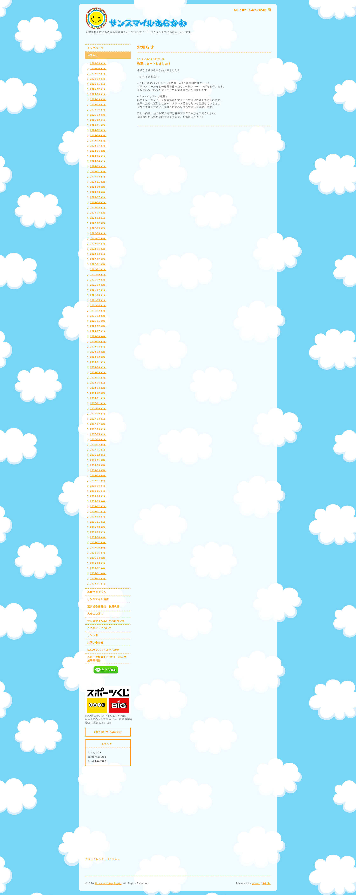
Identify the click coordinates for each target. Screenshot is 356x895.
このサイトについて (99, 628)
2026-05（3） (98, 73)
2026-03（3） (98, 78)
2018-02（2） (98, 393)
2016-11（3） (98, 460)
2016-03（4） (98, 501)
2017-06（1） (98, 429)
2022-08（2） (98, 233)
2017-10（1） (98, 408)
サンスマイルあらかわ (108, 883)
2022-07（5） (98, 238)
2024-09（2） (98, 140)
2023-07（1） (98, 197)
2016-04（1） (98, 496)
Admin (266, 883)
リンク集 (92, 635)
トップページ (95, 48)
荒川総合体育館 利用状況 (103, 606)
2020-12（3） (98, 326)
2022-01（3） (98, 264)
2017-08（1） (98, 419)
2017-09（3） (98, 413)
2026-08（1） (98, 63)
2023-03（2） (98, 212)
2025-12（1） (98, 89)
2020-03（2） (98, 352)
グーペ (256, 883)
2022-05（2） (98, 249)
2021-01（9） (98, 321)
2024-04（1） (98, 161)
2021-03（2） (98, 310)
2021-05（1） (98, 300)
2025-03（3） (98, 115)
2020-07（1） (98, 331)
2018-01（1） (98, 398)
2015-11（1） (98, 522)
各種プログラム (96, 592)
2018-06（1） (98, 382)
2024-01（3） (98, 171)
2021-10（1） (98, 274)
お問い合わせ (95, 642)
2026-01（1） (98, 84)
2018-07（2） (98, 377)
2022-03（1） (98, 254)
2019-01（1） (98, 362)
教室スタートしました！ (154, 63)
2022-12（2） (98, 223)
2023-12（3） (98, 176)
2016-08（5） (98, 475)
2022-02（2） (98, 259)
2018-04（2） (98, 388)
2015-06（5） (98, 547)
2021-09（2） (98, 279)
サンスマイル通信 (98, 599)
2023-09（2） (98, 187)
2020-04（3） (98, 346)
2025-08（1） (98, 104)
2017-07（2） (98, 424)
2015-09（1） (98, 532)
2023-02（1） (98, 218)
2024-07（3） (98, 145)
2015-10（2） (98, 527)
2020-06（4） (98, 336)
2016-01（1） (98, 511)
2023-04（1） (98, 207)
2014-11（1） (98, 583)
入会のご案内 (95, 613)
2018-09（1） (98, 372)
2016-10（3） (98, 465)
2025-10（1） (98, 94)
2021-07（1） (98, 290)
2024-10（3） (98, 135)
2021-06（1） (98, 295)
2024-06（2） (98, 151)
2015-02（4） (98, 568)
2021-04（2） (98, 305)
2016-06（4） (98, 485)
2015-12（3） (98, 516)
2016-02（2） (98, 506)
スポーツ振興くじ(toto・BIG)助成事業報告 (106, 659)
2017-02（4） (98, 444)
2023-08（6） (98, 192)
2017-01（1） (98, 449)
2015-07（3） (98, 542)
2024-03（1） (98, 166)
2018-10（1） (98, 367)
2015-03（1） (98, 563)
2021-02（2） (98, 315)
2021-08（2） (98, 285)
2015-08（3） (98, 537)
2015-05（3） (98, 552)
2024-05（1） (98, 156)
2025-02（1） (98, 120)
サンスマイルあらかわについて (106, 620)
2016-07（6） (98, 480)
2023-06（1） (98, 202)
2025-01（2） (98, 125)
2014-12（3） (98, 578)
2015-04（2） (98, 558)
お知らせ (92, 55)
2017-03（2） (98, 439)
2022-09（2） (98, 228)
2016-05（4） (98, 491)
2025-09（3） (98, 99)
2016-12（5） (98, 455)
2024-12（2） (98, 130)
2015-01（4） (98, 573)
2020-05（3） (98, 341)
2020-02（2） (98, 357)
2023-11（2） (98, 182)
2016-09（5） (98, 470)
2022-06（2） (98, 243)
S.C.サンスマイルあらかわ (103, 649)
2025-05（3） (98, 109)
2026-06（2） (98, 68)
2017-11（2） (98, 403)
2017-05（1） (98, 434)
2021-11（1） (98, 269)
